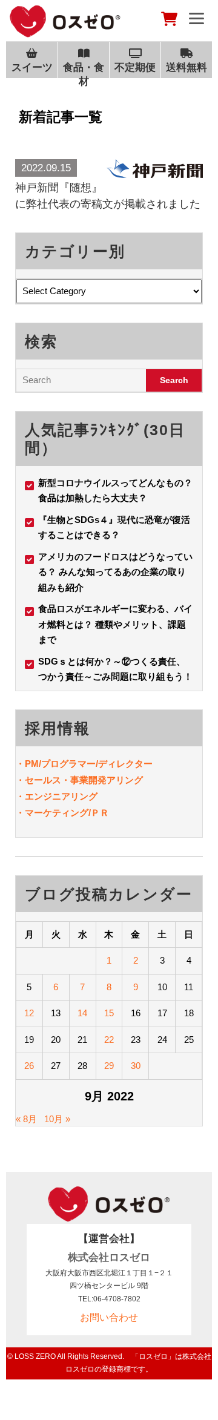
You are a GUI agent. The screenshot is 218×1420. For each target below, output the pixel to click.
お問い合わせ (109, 1317)
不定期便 (135, 67)
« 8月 (26, 1119)
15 (109, 1013)
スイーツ (32, 67)
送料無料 (186, 67)
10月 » (57, 1119)
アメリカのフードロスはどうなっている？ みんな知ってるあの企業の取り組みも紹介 (115, 572)
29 (109, 1065)
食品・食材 (83, 74)
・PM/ (28, 763)
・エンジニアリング (56, 796)
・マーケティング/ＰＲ (62, 812)
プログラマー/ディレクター (97, 763)
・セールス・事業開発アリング (79, 780)
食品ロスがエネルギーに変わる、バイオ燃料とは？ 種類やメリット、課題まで (115, 624)
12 (29, 1013)
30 (135, 1065)
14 (82, 1013)
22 (109, 1039)
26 (29, 1065)
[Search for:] (81, 380)
